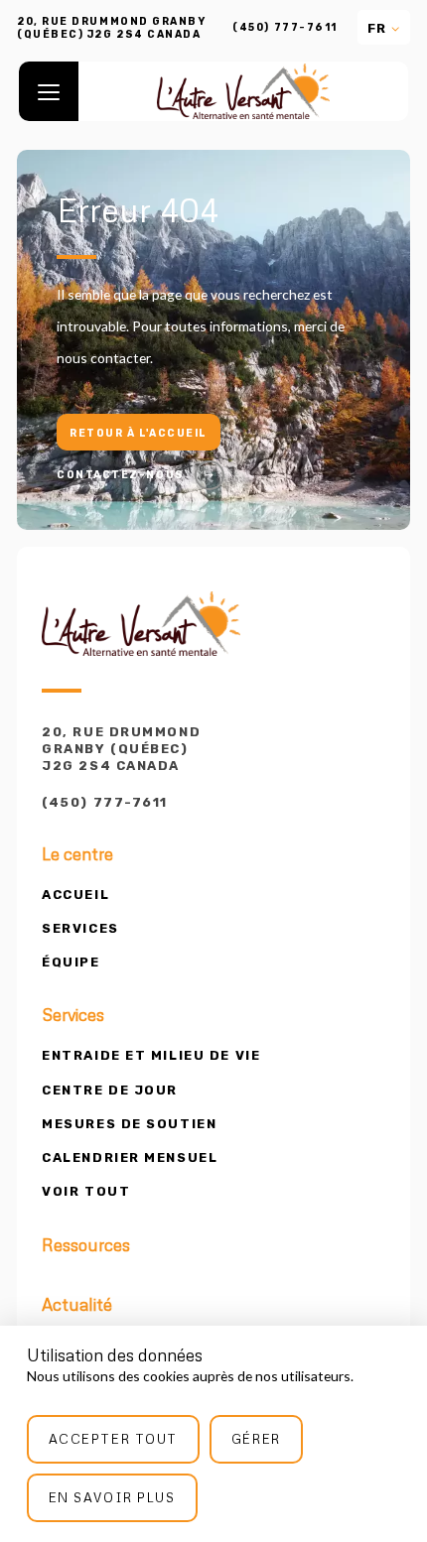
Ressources (86, 1245)
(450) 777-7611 (284, 28)
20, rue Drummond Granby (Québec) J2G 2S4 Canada (121, 748)
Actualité (77, 1305)
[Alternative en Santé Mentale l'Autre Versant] (243, 91)
